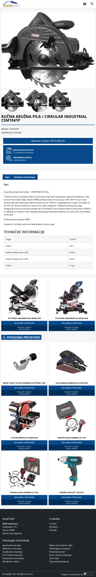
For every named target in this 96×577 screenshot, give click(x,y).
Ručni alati (54, 558)
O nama (52, 523)
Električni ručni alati (11, 548)
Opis (7, 177)
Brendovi (53, 527)
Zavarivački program (59, 561)
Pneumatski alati (57, 551)
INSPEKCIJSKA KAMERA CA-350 (24, 492)
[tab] (7, 177)
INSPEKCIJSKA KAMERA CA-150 (72, 437)
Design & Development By (72, 574)
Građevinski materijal (12, 551)
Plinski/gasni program (59, 548)
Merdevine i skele (10, 561)
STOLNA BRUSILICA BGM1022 (24, 437)
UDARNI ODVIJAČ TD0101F (72, 492)
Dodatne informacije (24, 177)
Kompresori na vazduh (13, 558)
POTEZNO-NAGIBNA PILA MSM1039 (24, 318)
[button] (85, 4)
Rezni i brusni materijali (60, 555)
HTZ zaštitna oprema (12, 555)
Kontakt (53, 530)
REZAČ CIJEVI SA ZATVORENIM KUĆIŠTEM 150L (24, 383)
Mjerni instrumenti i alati (60, 545)
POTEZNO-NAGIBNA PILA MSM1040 (71, 318)
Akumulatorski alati (11, 545)
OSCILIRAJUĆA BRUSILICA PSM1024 (72, 383)
